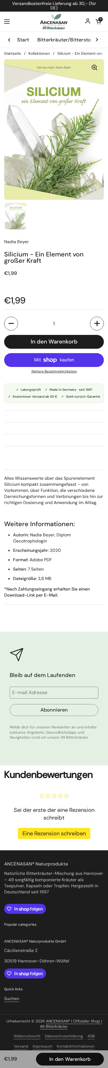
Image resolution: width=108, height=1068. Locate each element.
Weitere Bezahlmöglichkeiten (54, 371)
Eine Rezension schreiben (54, 833)
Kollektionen (39, 53)
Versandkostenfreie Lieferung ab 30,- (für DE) (54, 5)
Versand (21, 1046)
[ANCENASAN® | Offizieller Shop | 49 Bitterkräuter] (54, 21)
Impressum (42, 1046)
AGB (91, 1036)
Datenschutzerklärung (64, 1036)
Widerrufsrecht (27, 1036)
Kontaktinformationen (75, 1046)
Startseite (12, 53)
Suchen (11, 998)
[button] (11, 323)
